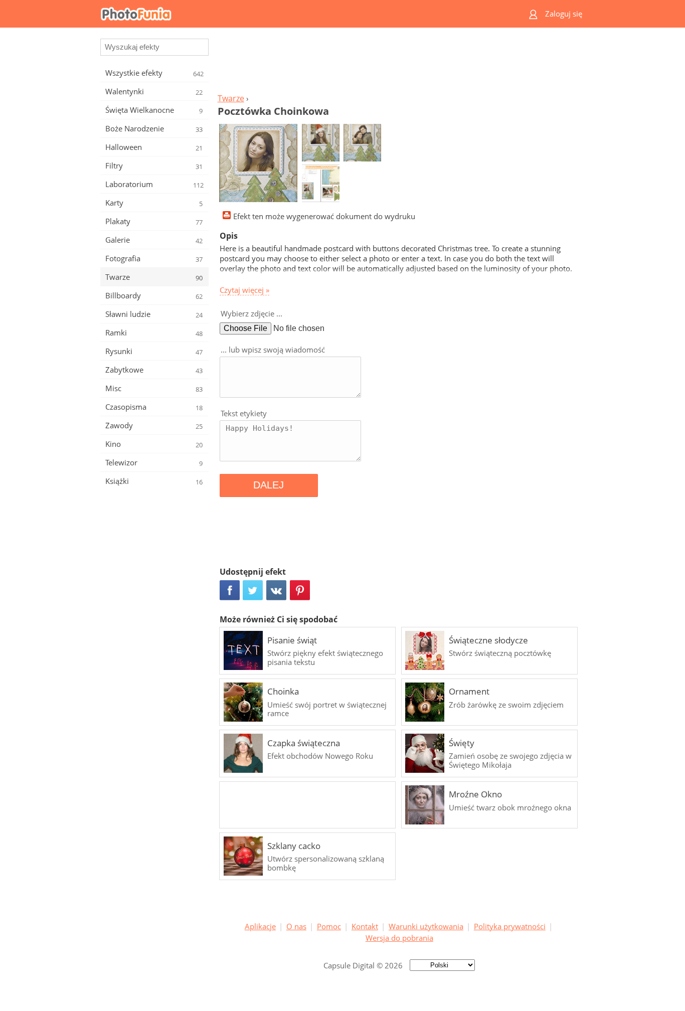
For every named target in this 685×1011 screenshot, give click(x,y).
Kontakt (365, 926)
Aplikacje (260, 926)
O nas (296, 926)
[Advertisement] (399, 63)
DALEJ (268, 484)
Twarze (231, 98)
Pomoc (329, 926)
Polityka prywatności (510, 926)
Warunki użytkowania (426, 926)
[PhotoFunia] (303, 14)
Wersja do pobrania (399, 938)
